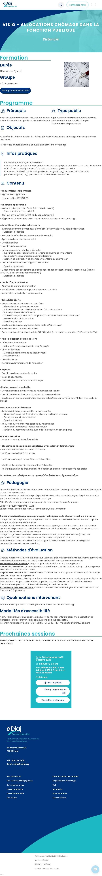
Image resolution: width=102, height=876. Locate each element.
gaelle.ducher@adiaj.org (50, 171)
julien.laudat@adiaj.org (15, 174)
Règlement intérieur (42, 864)
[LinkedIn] (9, 808)
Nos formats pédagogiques (18, 28)
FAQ (54, 785)
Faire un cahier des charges (65, 776)
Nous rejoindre (11, 34)
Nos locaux (12, 797)
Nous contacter (60, 793)
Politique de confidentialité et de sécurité (51, 856)
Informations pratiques (16, 36)
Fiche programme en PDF (15, 90)
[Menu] (93, 5)
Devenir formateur (15, 793)
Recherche (61, 5)
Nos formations (12, 25)
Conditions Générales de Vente (47, 868)
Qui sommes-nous (13, 31)
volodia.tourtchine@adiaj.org (75, 622)
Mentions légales (41, 860)
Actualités (57, 789)
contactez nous (77, 4)
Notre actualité (12, 39)
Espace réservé (59, 797)
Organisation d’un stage (64, 780)
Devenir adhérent (15, 789)
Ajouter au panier (53, 682)
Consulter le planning (53, 700)
